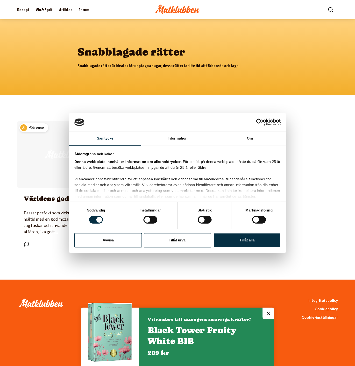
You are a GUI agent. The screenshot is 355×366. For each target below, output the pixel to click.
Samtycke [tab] (105, 138)
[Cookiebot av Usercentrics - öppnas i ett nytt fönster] (260, 122)
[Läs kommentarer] (26, 244)
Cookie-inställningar (320, 317)
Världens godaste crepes (65, 198)
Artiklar (65, 9)
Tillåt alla (247, 240)
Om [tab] (250, 138)
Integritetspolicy (323, 300)
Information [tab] (177, 138)
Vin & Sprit (44, 9)
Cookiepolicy (326, 308)
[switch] (150, 220)
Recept (23, 9)
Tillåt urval (177, 240)
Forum (83, 9)
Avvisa (108, 240)
